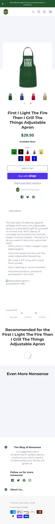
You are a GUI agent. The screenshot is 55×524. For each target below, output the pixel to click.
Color (27, 148)
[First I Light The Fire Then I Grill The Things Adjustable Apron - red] (44, 96)
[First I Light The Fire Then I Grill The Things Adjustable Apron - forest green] (21, 96)
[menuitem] (33, 11)
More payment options (27, 183)
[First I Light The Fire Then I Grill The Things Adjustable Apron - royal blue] (33, 96)
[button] (2, 3)
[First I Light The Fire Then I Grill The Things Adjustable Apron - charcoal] (10, 96)
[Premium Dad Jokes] (6, 11)
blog (24, 451)
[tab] (15, 210)
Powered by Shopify (19, 507)
